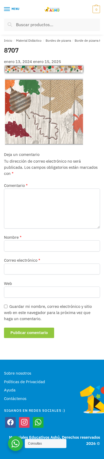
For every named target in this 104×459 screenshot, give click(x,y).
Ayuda (9, 390)
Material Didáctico (29, 40)
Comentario (16, 185)
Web (8, 283)
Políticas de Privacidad (24, 381)
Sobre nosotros (17, 373)
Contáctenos (15, 398)
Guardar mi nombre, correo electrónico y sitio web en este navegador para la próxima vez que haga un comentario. (48, 312)
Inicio (8, 40)
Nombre (13, 237)
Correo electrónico (22, 260)
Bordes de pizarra (58, 40)
